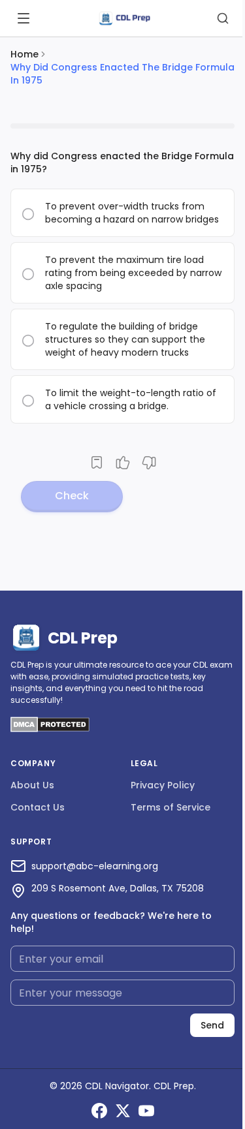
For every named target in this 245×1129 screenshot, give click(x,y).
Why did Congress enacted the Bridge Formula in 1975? (122, 162)
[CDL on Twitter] (123, 1111)
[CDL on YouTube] (146, 1111)
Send (212, 1025)
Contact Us (37, 807)
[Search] (223, 18)
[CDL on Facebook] (99, 1111)
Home (24, 54)
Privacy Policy (163, 785)
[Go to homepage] (124, 18)
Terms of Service (170, 807)
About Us (32, 785)
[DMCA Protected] (50, 728)
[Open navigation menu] (23, 18)
